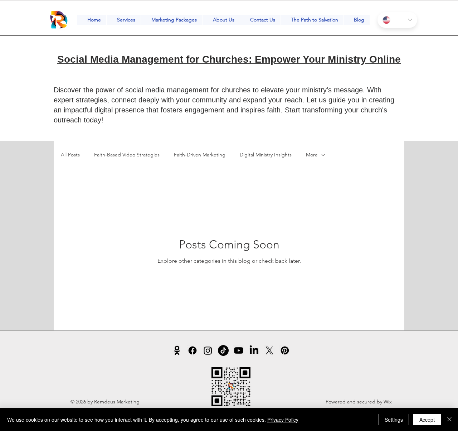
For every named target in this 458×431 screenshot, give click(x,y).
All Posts (70, 154)
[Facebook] (192, 350)
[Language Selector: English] (397, 20)
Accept (427, 419)
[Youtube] (238, 350)
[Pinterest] (284, 350)
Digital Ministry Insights (266, 154)
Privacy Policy (282, 419)
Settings (394, 419)
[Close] (449, 419)
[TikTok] (223, 350)
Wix (388, 401)
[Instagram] (208, 350)
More (312, 154)
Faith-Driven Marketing (199, 154)
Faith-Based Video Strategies (127, 154)
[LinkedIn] (254, 350)
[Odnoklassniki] (177, 350)
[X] (269, 350)
